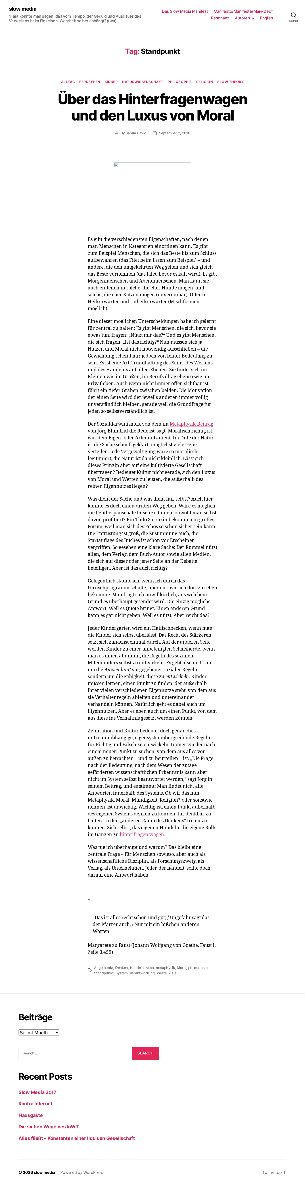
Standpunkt (103, 973)
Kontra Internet (35, 1103)
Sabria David (136, 133)
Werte (162, 973)
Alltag (68, 82)
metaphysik (165, 967)
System (121, 973)
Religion (204, 82)
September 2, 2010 (174, 133)
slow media (22, 9)
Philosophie (180, 82)
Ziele (172, 973)
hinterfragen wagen (142, 835)
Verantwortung (142, 973)
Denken (121, 967)
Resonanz (220, 18)
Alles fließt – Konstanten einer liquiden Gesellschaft (77, 1138)
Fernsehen (89, 82)
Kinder (111, 82)
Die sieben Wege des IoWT (49, 1126)
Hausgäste (31, 1115)
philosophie (198, 967)
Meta (150, 967)
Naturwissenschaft (142, 82)
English (266, 18)
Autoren (242, 18)
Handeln (137, 967)
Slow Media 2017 (37, 1092)
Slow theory (230, 82)
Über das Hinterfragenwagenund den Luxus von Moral (152, 107)
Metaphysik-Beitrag (191, 424)
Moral (181, 967)
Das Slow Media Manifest (185, 11)
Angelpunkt (103, 967)
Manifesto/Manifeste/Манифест (243, 11)
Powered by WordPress (81, 1172)
